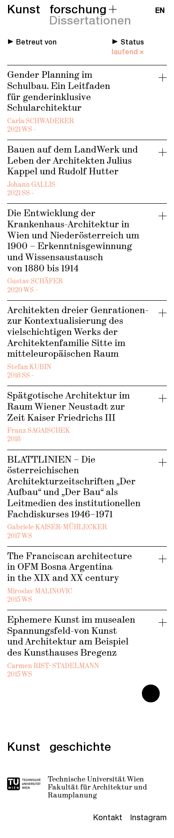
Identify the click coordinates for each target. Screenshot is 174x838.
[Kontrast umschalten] (151, 693)
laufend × (128, 52)
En (160, 10)
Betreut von (36, 42)
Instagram (148, 818)
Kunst (23, 9)
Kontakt (107, 818)
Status (132, 42)
